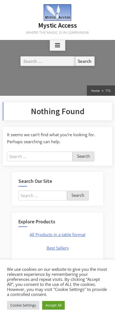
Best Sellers (58, 248)
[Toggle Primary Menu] (57, 45)
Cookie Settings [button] (23, 305)
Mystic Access (57, 25)
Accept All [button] (53, 305)
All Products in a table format (57, 234)
